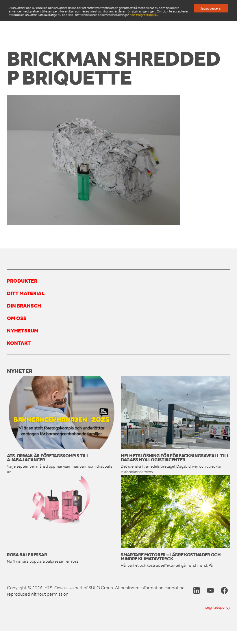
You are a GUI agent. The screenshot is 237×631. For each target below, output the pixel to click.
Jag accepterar (211, 8)
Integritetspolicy (216, 607)
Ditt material (26, 293)
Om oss (17, 318)
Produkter (22, 280)
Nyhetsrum (22, 330)
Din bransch (24, 305)
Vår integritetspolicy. (144, 14)
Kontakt (19, 343)
